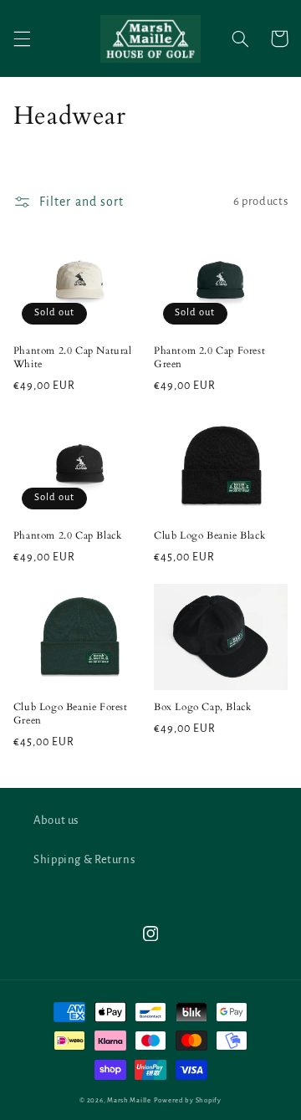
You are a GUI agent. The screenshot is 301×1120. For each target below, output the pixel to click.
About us (56, 820)
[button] (22, 38)
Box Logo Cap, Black (202, 707)
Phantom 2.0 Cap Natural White (72, 358)
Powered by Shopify (188, 1100)
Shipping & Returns (84, 859)
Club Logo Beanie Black (209, 535)
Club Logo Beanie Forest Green (70, 714)
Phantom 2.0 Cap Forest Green (209, 358)
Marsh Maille (129, 1100)
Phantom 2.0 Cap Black (67, 535)
